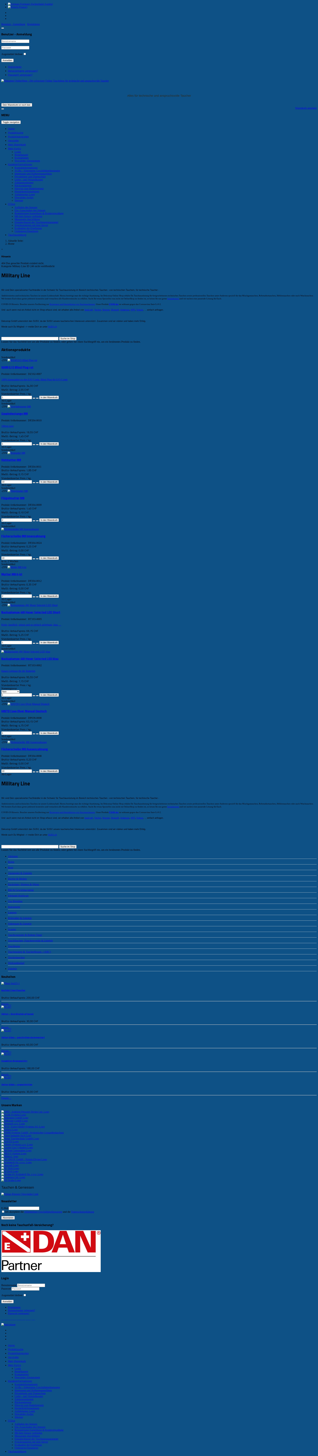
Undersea (124, 310)
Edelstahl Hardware (18, 895)
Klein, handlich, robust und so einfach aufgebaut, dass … (31, 624)
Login (18, 151)
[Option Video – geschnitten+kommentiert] (6, 1030)
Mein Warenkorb (17, 144)
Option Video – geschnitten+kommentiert (23, 1037)
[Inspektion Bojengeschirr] (6, 1054)
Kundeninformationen (20, 164)
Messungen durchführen (27, 219)
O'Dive (11, 204)
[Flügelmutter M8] (18, 491)
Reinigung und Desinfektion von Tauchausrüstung (72, 304)
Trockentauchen (16, 957)
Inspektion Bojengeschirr (14, 1060)
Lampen (12, 912)
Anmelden (7, 60)
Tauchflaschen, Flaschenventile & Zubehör (30, 940)
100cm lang (7, 426)
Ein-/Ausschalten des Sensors (30, 210)
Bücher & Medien (17, 878)
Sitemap (19, 200)
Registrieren (15, 67)
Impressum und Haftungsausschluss (33, 173)
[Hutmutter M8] (16, 453)
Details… (6, 1004)
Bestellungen (21, 154)
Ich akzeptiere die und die (49, 1211)
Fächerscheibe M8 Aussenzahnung (24, 749)
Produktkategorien (18, 137)
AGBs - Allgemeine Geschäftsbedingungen (37, 170)
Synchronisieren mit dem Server (31, 225)
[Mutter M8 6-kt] (17, 567)
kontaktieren (173, 298)
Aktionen (13, 856)
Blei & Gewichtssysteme (21, 890)
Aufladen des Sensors (26, 207)
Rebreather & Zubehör (20, 918)
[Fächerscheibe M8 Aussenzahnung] (27, 742)
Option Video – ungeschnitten (16, 1084)
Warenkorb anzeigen (306, 108)
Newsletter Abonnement (27, 160)
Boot (10, 867)
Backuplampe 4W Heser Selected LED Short (30, 612)
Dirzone (106, 310)
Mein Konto (14, 148)
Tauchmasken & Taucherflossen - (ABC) (29, 951)
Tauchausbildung (17, 235)
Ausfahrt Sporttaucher (13, 990)
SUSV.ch (52, 326)
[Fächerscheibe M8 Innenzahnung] (20, 529)
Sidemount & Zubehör (19, 923)
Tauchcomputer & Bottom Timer (25, 935)
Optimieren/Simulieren (26, 231)
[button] (13, 24)
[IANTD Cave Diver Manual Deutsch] (28, 704)
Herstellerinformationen (27, 191)
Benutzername (8, 1285)
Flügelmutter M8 (12, 498)
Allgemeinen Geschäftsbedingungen (43, 1211)
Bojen (11, 861)
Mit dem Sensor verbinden (28, 216)
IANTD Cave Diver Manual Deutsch (24, 711)
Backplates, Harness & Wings (23, 884)
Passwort (6, 1288)
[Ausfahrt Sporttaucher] (10, 983)
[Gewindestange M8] (19, 406)
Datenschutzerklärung (82, 1211)
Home (11, 129)
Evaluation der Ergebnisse (28, 228)
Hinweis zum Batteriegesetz (29, 188)
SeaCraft (88, 310)
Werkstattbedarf (16, 963)
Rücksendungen (23, 185)
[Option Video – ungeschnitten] (6, 1077)
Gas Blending (15, 901)
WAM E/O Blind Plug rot (17, 367)
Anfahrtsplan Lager (25, 194)
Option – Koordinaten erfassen (17, 1014)
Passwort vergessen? (20, 75)
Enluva (139, 310)
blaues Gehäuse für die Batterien (18, 671)
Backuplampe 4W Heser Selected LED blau (29, 658)
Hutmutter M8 (11, 460)
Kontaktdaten (22, 157)
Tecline (97, 310)
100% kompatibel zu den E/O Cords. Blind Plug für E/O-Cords (34, 379)
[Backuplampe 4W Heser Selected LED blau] (25, 651)
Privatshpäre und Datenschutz (30, 176)
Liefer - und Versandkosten (29, 179)
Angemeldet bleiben (11, 54)
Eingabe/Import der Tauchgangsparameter (36, 222)
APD (133, 310)
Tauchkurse (14, 946)
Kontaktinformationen (26, 167)
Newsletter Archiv (24, 197)
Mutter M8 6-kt (11, 574)
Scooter (12, 929)
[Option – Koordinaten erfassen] (6, 1007)
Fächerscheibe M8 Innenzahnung (23, 536)
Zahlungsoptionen (24, 182)
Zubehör (12, 968)
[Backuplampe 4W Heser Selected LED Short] (33, 605)
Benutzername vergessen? (23, 71)
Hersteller (13, 140)
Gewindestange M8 (14, 413)
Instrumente (14, 906)
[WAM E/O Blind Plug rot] (22, 360)
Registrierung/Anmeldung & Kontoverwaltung (39, 213)
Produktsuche (15, 133)
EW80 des (114, 304)
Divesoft (115, 310)
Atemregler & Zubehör (20, 873)
